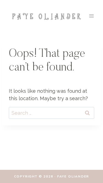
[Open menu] (91, 16)
